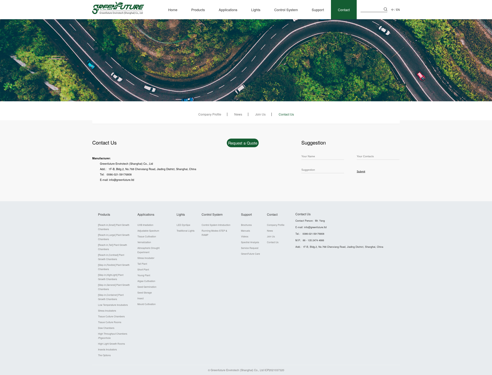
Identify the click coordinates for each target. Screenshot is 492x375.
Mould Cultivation (146, 304)
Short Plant (143, 269)
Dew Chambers (106, 327)
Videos (244, 236)
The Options (104, 355)
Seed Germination (146, 286)
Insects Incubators (107, 349)
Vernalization (144, 242)
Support (318, 9)
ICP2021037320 (274, 370)
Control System (286, 9)
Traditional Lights (185, 230)
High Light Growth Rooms (111, 343)
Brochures (246, 224)
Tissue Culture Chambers (111, 316)
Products (198, 9)
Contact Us (286, 114)
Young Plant (143, 275)
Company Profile (209, 114)
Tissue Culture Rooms (109, 322)
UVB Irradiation (145, 224)
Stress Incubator (145, 257)
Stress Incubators (107, 310)
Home (172, 9)
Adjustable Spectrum (148, 230)
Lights (255, 9)
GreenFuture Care (250, 253)
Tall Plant (142, 263)
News (238, 114)
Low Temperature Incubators (113, 304)
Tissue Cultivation (146, 236)
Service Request (249, 247)
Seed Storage (144, 292)
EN (398, 10)
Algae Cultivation (146, 281)
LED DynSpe (183, 224)
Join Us (260, 114)
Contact (344, 9)
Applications (228, 9)
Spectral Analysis (250, 242)
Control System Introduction (216, 224)
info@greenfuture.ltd (315, 227)
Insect (140, 298)
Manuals (245, 230)
